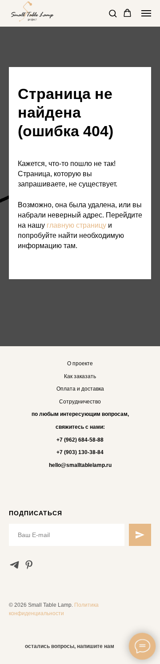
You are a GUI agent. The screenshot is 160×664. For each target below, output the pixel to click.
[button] (112, 13)
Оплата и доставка (80, 389)
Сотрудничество (80, 402)
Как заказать (80, 376)
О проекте (80, 363)
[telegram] (14, 564)
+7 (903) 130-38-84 (80, 452)
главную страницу (76, 225)
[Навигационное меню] (146, 13)
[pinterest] (29, 564)
